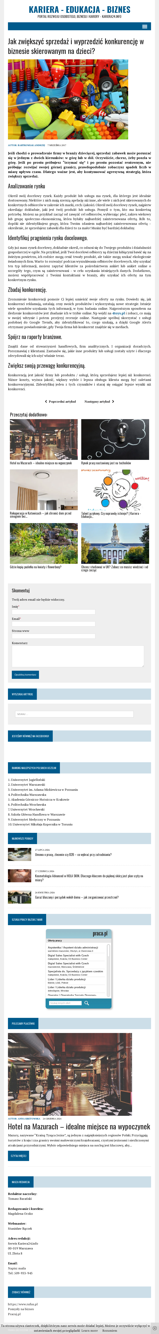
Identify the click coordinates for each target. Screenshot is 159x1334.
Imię (15, 606)
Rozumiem (109, 1330)
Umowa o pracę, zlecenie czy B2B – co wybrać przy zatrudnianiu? (73, 854)
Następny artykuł (97, 401)
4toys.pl (118, 313)
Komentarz (20, 643)
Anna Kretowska (29, 1118)
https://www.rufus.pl (23, 1304)
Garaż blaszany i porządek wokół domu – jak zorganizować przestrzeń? (77, 897)
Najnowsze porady (22, 838)
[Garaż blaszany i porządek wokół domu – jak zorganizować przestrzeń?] (19, 901)
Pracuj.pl (14, 1314)
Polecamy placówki (23, 1023)
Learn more (89, 1330)
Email (16, 619)
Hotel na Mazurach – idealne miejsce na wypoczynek (79, 1126)
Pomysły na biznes (21, 1309)
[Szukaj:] (74, 714)
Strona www (20, 631)
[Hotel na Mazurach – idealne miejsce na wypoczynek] (70, 1113)
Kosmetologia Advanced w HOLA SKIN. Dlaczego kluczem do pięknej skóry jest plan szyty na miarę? (89, 878)
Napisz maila (17, 1268)
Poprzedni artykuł (62, 401)
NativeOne (79, 577)
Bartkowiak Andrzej (31, 145)
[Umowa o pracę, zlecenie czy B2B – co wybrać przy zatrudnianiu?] (19, 858)
